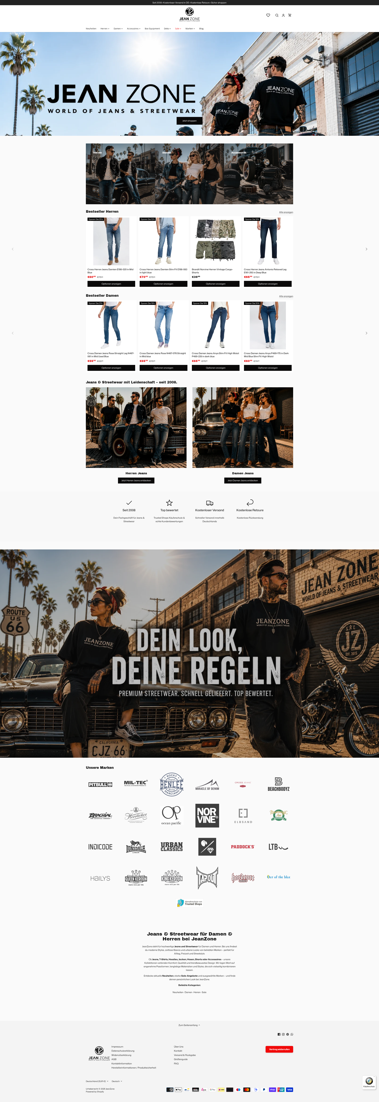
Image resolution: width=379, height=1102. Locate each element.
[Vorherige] (12, 249)
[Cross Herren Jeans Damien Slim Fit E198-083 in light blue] (163, 241)
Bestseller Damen (102, 295)
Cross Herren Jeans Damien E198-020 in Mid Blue (110, 271)
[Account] (283, 15)
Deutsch (116, 1081)
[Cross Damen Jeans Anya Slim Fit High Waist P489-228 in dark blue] (216, 325)
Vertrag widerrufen (279, 1049)
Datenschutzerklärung (122, 1050)
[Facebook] (279, 1034)
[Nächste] (366, 249)
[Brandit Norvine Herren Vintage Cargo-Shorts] (216, 241)
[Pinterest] (287, 1034)
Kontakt (178, 1050)
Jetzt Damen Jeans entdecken (243, 480)
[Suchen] (277, 15)
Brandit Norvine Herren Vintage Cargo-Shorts (212, 271)
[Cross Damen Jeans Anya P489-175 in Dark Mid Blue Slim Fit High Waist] (268, 325)
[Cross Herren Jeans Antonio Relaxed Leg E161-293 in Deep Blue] (268, 241)
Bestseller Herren (102, 211)
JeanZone (110, 1088)
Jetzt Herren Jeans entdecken (136, 480)
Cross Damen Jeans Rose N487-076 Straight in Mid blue (163, 355)
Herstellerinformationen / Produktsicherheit (133, 1067)
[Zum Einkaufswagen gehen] (290, 15)
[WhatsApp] (292, 1034)
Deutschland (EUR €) (96, 1081)
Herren (196, 992)
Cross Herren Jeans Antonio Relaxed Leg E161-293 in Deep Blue (265, 271)
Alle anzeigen (286, 212)
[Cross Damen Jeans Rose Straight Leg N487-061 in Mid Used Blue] (111, 325)
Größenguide (181, 1059)
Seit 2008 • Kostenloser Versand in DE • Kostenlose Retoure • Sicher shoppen (189, 2)
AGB (113, 1059)
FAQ (176, 1063)
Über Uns (178, 1046)
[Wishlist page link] (268, 15)
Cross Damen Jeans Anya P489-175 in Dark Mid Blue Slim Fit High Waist (266, 355)
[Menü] (374, 1077)
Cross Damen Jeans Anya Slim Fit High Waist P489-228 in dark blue (215, 355)
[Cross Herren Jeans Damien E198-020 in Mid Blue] (111, 241)
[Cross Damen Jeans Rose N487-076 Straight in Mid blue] (163, 325)
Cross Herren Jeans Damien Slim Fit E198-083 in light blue (163, 271)
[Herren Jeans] (136, 427)
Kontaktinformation (121, 1063)
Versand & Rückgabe (185, 1055)
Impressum (117, 1046)
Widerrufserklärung (121, 1055)
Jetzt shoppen (189, 120)
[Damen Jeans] (242, 427)
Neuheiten (178, 992)
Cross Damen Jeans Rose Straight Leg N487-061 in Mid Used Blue (110, 355)
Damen (188, 992)
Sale (204, 992)
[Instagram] (283, 1034)
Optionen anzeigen (111, 283)
